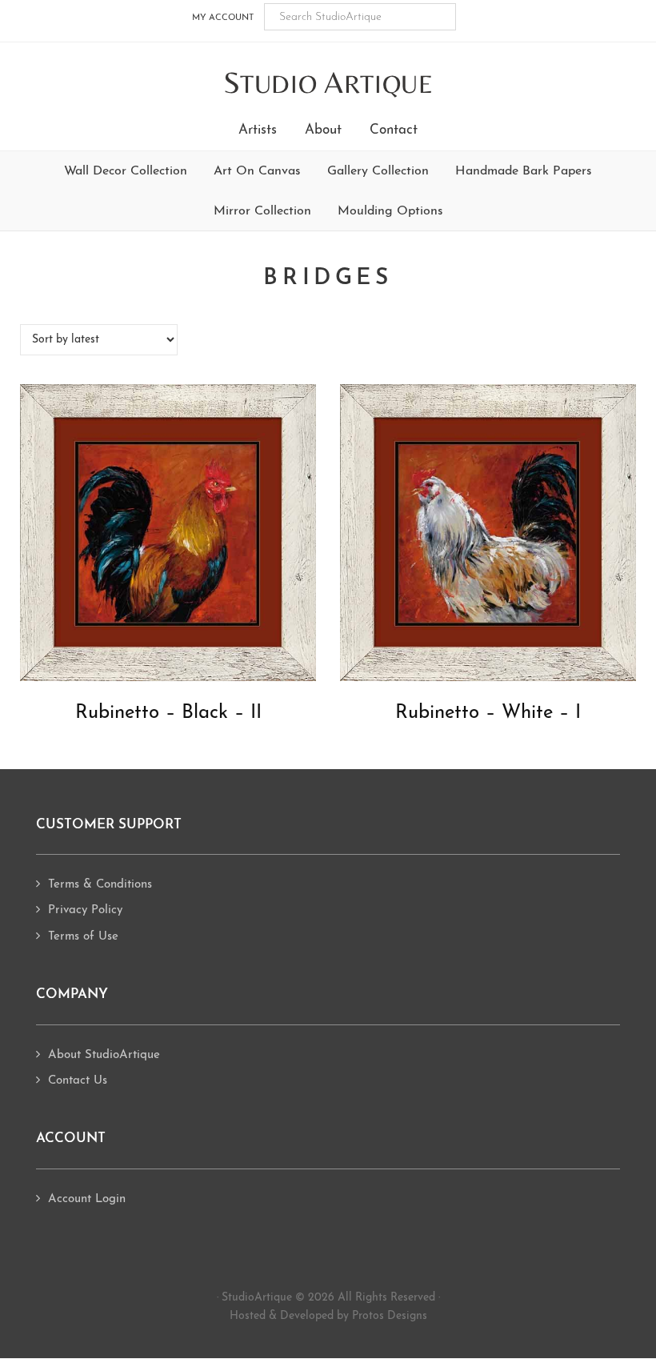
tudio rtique (328, 83)
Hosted (248, 1316)
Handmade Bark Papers (523, 171)
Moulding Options (390, 211)
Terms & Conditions (100, 885)
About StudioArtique (104, 1055)
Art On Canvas (257, 171)
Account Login (87, 1199)
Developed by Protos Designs (353, 1316)
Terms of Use (83, 937)
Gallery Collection (378, 171)
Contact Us (77, 1081)
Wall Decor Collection (125, 171)
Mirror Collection (262, 211)
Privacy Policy (85, 910)
